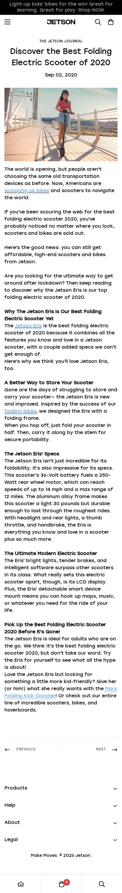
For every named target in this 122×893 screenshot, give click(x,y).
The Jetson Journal (61, 41)
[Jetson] (61, 22)
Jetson (83, 856)
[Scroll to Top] (111, 862)
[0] (62, 884)
